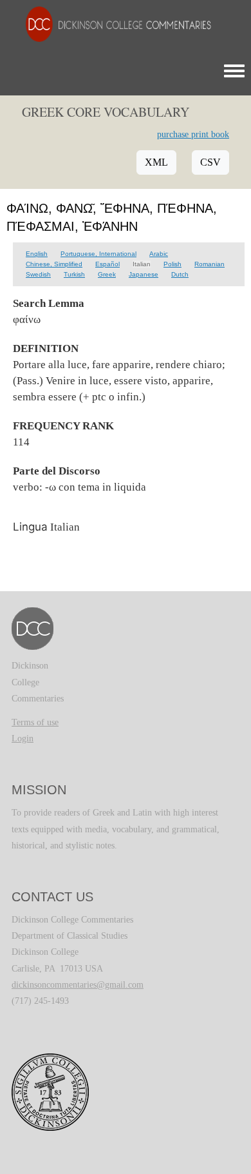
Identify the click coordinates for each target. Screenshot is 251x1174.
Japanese (143, 274)
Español (107, 264)
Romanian (209, 264)
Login (22, 738)
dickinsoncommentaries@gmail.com (78, 985)
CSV (210, 162)
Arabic (158, 253)
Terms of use (35, 722)
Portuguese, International (98, 253)
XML (156, 162)
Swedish (38, 274)
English (37, 253)
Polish (172, 264)
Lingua (30, 526)
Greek (107, 274)
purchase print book (193, 134)
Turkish (74, 274)
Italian (142, 264)
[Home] (112, 23)
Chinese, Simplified (54, 264)
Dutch (180, 274)
